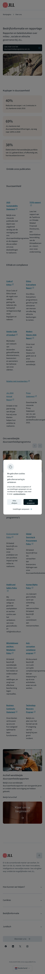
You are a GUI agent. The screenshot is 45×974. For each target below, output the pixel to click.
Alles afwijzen (14, 502)
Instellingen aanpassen (22, 509)
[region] (22, 487)
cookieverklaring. (19, 494)
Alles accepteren (31, 502)
